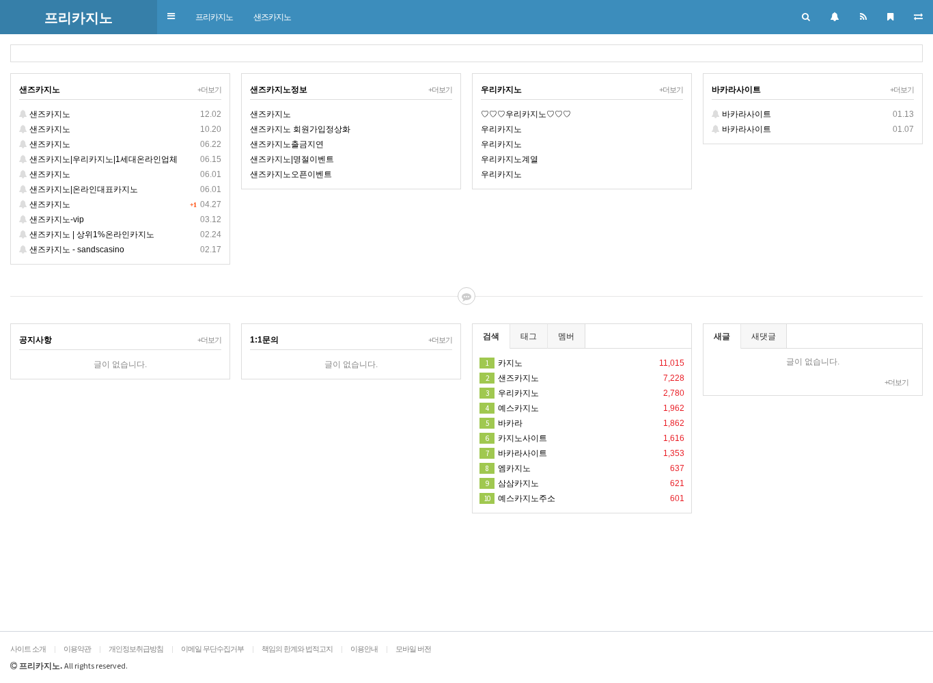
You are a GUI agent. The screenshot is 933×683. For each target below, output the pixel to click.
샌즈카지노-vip (124, 219)
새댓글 (763, 336)
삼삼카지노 (585, 483)
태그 (528, 336)
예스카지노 (585, 408)
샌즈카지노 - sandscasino (124, 249)
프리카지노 (214, 17)
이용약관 (77, 649)
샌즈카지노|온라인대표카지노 (124, 189)
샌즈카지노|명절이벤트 (292, 159)
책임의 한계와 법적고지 (297, 649)
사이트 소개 (28, 649)
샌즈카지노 (272, 17)
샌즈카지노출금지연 (287, 144)
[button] (171, 17)
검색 (491, 336)
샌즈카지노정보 (278, 89)
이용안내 (364, 649)
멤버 (566, 336)
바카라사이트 (736, 89)
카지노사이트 (585, 438)
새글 (722, 336)
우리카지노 (501, 89)
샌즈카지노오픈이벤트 (291, 174)
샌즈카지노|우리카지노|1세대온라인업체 (124, 159)
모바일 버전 (413, 649)
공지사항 (35, 340)
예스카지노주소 (584, 498)
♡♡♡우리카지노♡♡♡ (526, 114)
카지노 (585, 363)
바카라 (585, 423)
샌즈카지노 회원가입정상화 (300, 129)
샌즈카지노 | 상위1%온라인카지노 (124, 234)
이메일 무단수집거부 (212, 649)
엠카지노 (585, 468)
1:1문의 (264, 340)
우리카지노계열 (509, 159)
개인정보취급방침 (136, 649)
